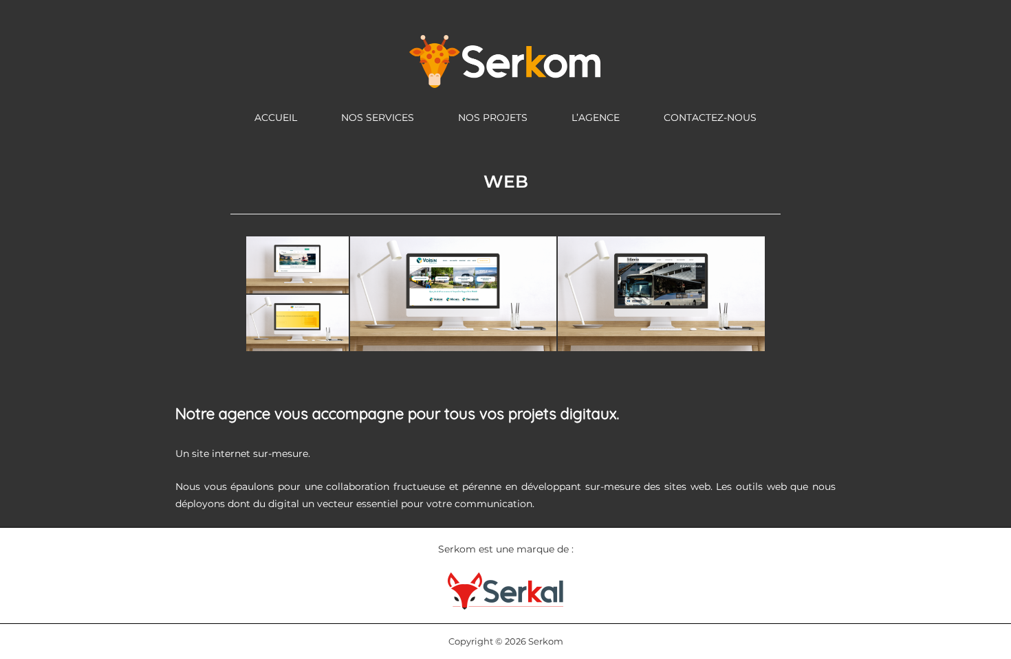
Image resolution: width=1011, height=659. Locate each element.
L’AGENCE (596, 117)
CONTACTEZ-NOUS (710, 117)
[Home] (505, 60)
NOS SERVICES (377, 117)
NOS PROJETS (493, 117)
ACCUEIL (275, 117)
